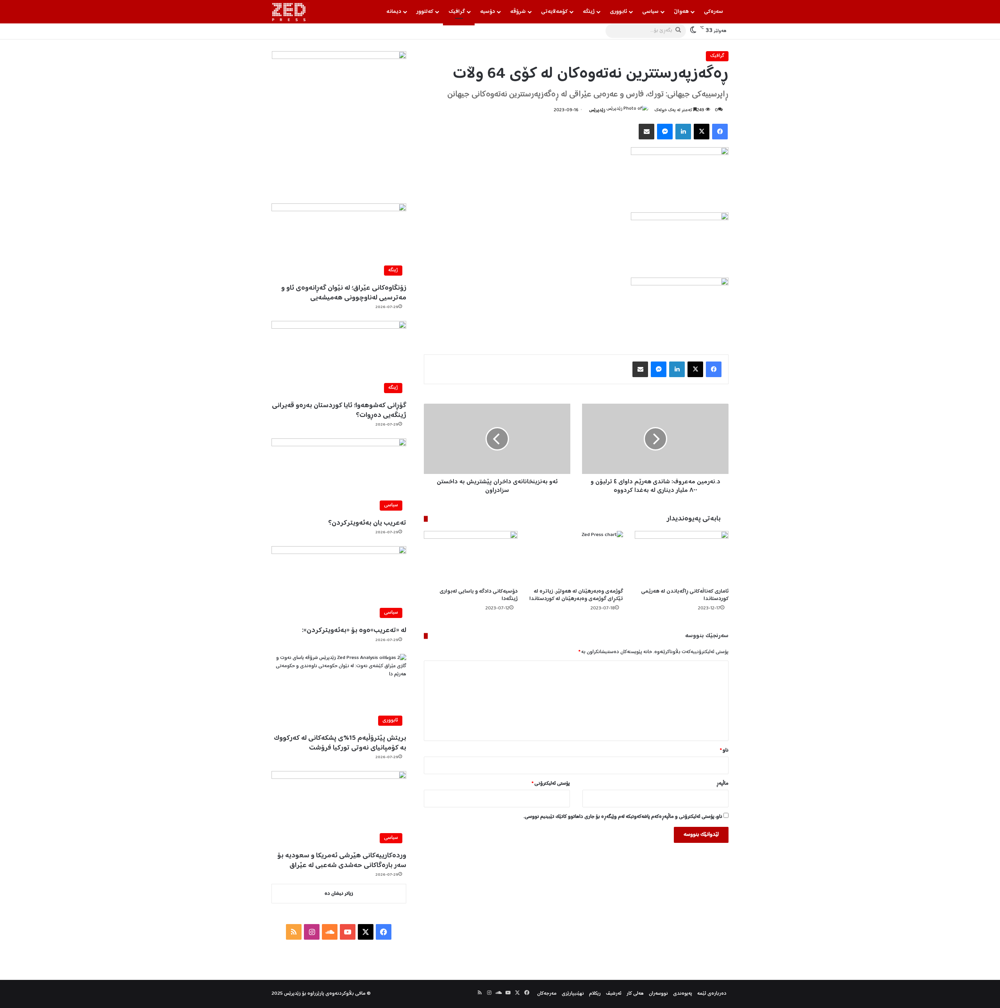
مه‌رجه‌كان (547, 993)
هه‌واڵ (681, 12)
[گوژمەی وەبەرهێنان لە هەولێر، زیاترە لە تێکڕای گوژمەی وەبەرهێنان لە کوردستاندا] (576, 557)
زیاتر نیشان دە (339, 894)
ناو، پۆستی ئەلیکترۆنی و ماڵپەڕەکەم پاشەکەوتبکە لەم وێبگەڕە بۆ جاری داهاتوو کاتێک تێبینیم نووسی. (622, 817)
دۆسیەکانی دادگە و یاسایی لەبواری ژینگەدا (478, 595)
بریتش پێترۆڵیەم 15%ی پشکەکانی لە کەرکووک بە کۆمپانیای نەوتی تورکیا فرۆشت (340, 743)
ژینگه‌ (589, 12)
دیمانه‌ (393, 12)
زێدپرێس (597, 110)
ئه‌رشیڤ (613, 993)
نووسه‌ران (658, 993)
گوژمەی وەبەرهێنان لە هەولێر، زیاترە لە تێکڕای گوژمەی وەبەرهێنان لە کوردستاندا (576, 595)
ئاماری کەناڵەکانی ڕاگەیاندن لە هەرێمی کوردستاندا (685, 595)
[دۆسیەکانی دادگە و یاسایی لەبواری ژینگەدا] (471, 557)
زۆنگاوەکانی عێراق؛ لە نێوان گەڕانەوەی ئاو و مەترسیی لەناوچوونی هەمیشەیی (343, 293)
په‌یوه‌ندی (682, 993)
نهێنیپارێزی (573, 993)
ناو (724, 750)
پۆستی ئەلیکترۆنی (551, 783)
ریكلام (595, 993)
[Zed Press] (290, 11)
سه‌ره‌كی (713, 12)
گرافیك (456, 12)
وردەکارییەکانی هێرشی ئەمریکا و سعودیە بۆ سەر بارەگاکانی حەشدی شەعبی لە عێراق (341, 861)
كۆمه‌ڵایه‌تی (554, 12)
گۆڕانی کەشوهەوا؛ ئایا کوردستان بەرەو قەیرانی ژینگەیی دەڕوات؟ (339, 410)
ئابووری (618, 12)
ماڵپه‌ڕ (722, 783)
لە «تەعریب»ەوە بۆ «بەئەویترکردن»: (354, 630)
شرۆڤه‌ (518, 12)
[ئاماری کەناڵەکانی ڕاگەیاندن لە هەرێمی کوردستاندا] (682, 557)
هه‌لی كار (635, 993)
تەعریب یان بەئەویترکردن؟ (367, 523)
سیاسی (650, 12)
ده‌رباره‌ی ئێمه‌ (712, 993)
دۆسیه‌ (487, 12)
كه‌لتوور (424, 12)
